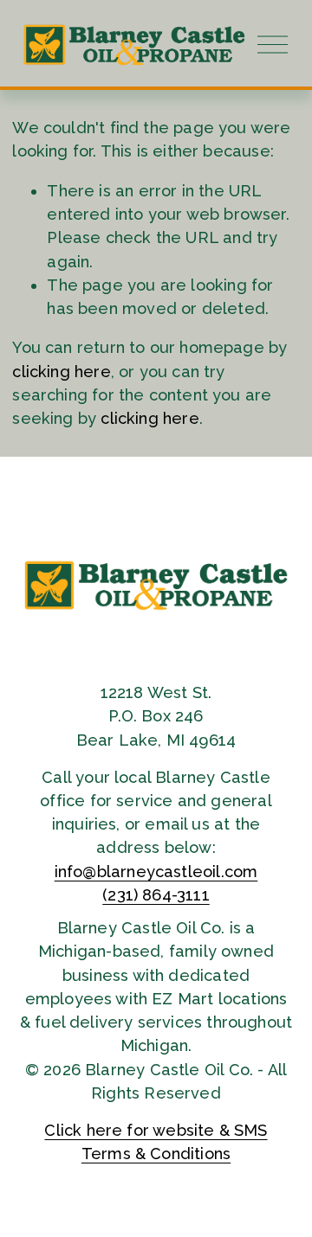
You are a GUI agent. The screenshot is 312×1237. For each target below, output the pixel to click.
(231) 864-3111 (156, 895)
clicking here (61, 371)
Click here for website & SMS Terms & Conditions (155, 1142)
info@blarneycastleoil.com (156, 871)
